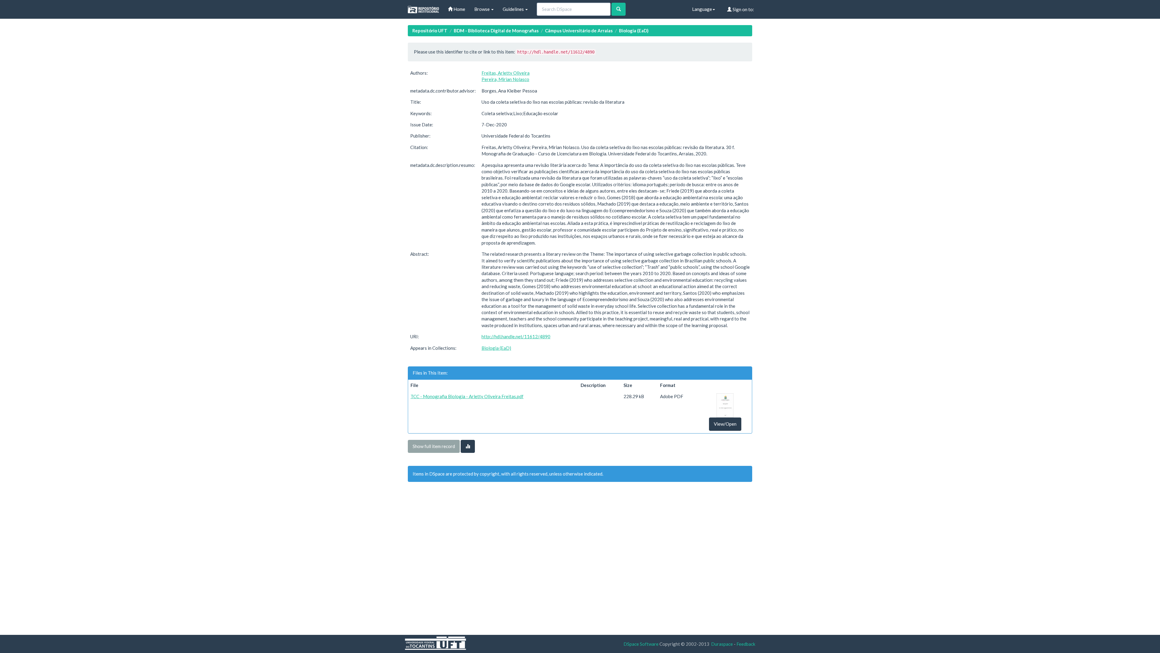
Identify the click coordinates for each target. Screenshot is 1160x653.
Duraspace (722, 644)
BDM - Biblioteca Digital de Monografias (496, 30)
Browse (482, 9)
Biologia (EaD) (634, 30)
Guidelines (514, 9)
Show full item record (434, 446)
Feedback (745, 644)
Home (459, 9)
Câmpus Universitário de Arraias (579, 30)
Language (702, 9)
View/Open (725, 424)
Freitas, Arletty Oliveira (506, 73)
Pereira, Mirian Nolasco (505, 79)
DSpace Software (641, 644)
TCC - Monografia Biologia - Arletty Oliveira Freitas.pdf (467, 396)
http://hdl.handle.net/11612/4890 (516, 336)
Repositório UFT (429, 30)
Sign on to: (743, 9)
